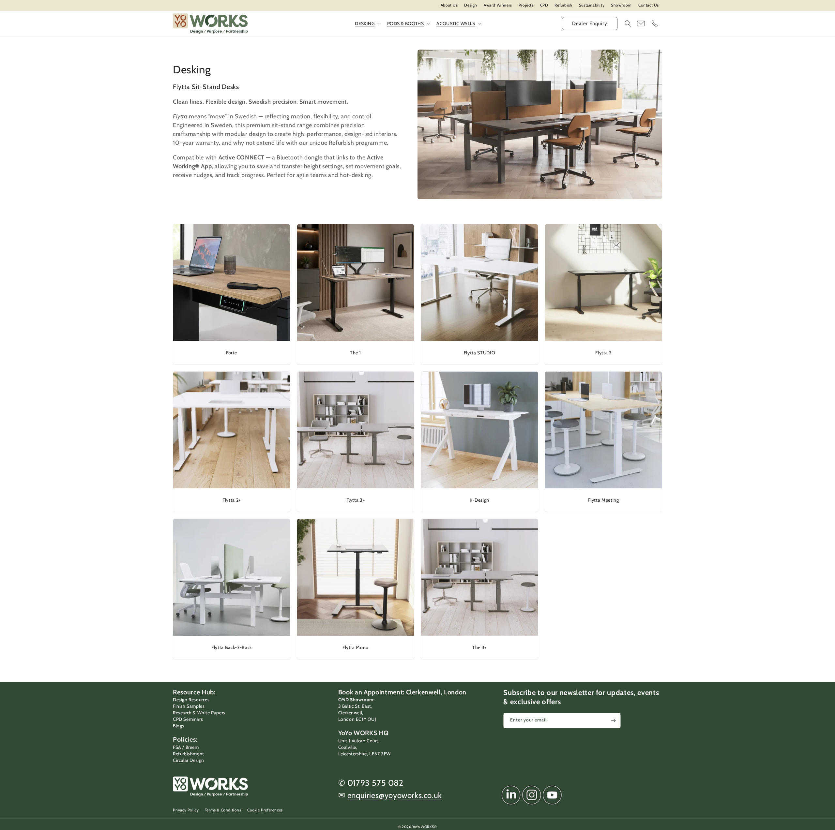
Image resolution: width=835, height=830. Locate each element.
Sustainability (591, 5)
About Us (449, 5)
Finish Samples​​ (189, 706)
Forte (231, 353)
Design (470, 5)
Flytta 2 (603, 353)
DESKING (364, 23)
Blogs (178, 726)
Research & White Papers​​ (199, 713)
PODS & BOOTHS (405, 23)
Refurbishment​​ (188, 754)
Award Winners (498, 5)
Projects (526, 5)
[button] (628, 23)
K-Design (479, 500)
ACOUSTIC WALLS (455, 23)
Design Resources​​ (191, 700)
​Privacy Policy (186, 810)
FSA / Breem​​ (186, 747)
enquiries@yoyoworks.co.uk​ (394, 795)
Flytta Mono (355, 647)
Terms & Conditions (223, 810)
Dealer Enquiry (589, 23)
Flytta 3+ (355, 500)
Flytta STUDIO (479, 353)
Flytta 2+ (231, 500)
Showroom (621, 5)
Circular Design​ (188, 760)
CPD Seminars (188, 719)
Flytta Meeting (603, 500)
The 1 (355, 353)
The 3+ (479, 647)
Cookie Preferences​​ (265, 810)
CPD (544, 5)
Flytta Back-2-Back (231, 647)
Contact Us (648, 5)
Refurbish (563, 5)
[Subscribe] (613, 720)
